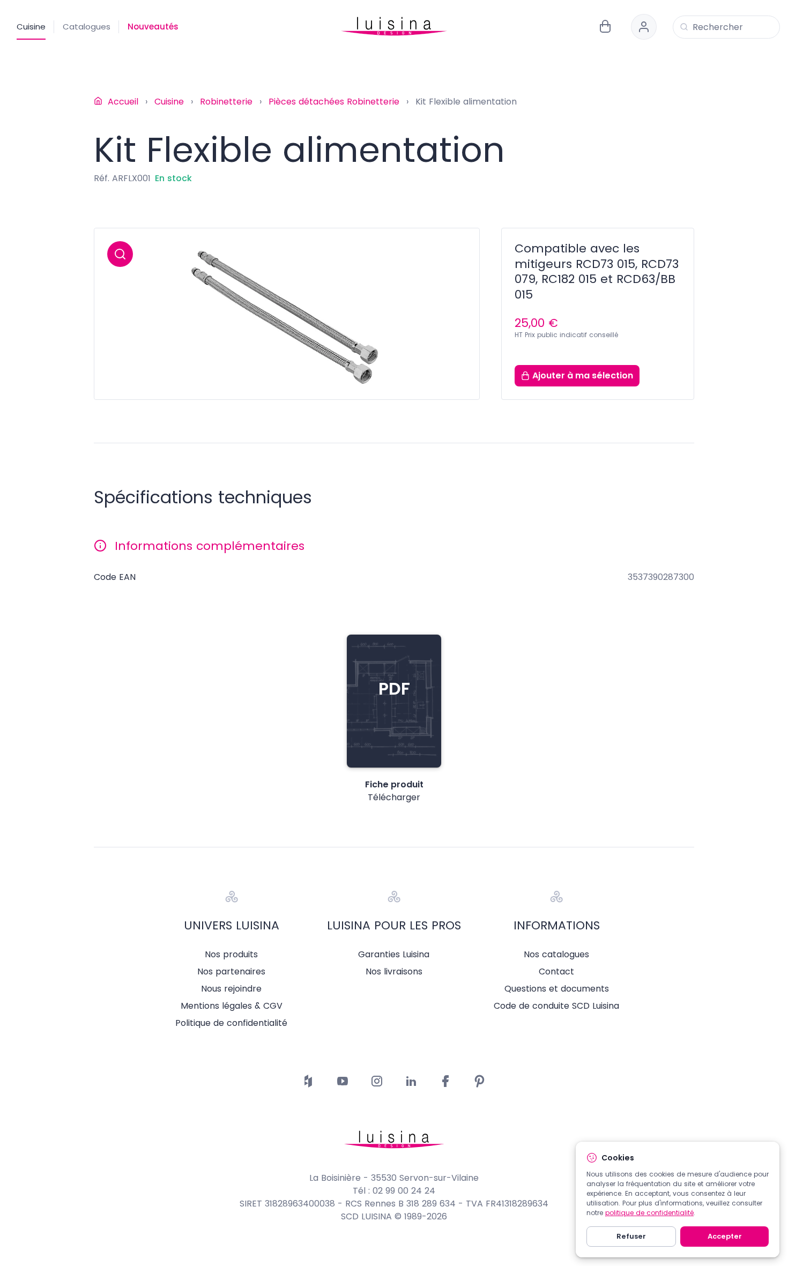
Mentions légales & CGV (232, 1006)
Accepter (725, 1236)
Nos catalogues (556, 954)
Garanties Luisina (393, 954)
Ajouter (582, 375)
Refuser (631, 1236)
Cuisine (31, 26)
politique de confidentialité (649, 1212)
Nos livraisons (394, 971)
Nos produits (231, 954)
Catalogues (86, 26)
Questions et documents (556, 989)
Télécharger (394, 797)
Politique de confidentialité (231, 1023)
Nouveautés (153, 26)
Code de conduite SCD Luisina (556, 1006)
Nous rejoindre (231, 989)
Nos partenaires (231, 971)
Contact (556, 971)
